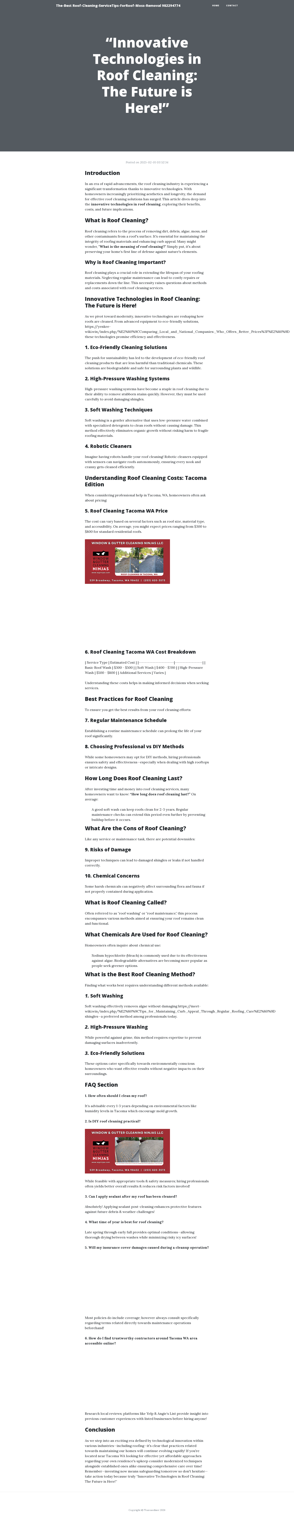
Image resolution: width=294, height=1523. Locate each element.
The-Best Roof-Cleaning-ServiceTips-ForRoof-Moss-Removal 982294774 (118, 5)
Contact (232, 5)
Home (215, 5)
